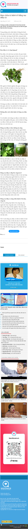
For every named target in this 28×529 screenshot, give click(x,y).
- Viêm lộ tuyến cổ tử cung (11, 348)
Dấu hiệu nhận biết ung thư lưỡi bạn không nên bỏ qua (13, 323)
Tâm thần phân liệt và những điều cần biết (10, 319)
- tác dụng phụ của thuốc (13, 349)
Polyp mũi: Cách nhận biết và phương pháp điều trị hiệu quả (14, 326)
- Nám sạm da (9, 335)
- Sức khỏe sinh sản (10, 346)
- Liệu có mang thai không (14, 344)
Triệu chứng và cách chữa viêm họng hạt (10, 316)
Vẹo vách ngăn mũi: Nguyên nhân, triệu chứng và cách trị (13, 328)
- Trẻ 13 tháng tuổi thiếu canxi (12, 337)
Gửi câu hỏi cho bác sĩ (14, 231)
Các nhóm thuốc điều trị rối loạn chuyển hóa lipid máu (13, 321)
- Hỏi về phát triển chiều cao (13, 339)
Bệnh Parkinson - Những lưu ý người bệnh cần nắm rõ (13, 317)
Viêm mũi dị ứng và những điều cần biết (10, 324)
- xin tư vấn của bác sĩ (12, 353)
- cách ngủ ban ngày (12, 351)
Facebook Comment (9, 255)
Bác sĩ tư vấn (16, 525)
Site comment (21, 255)
